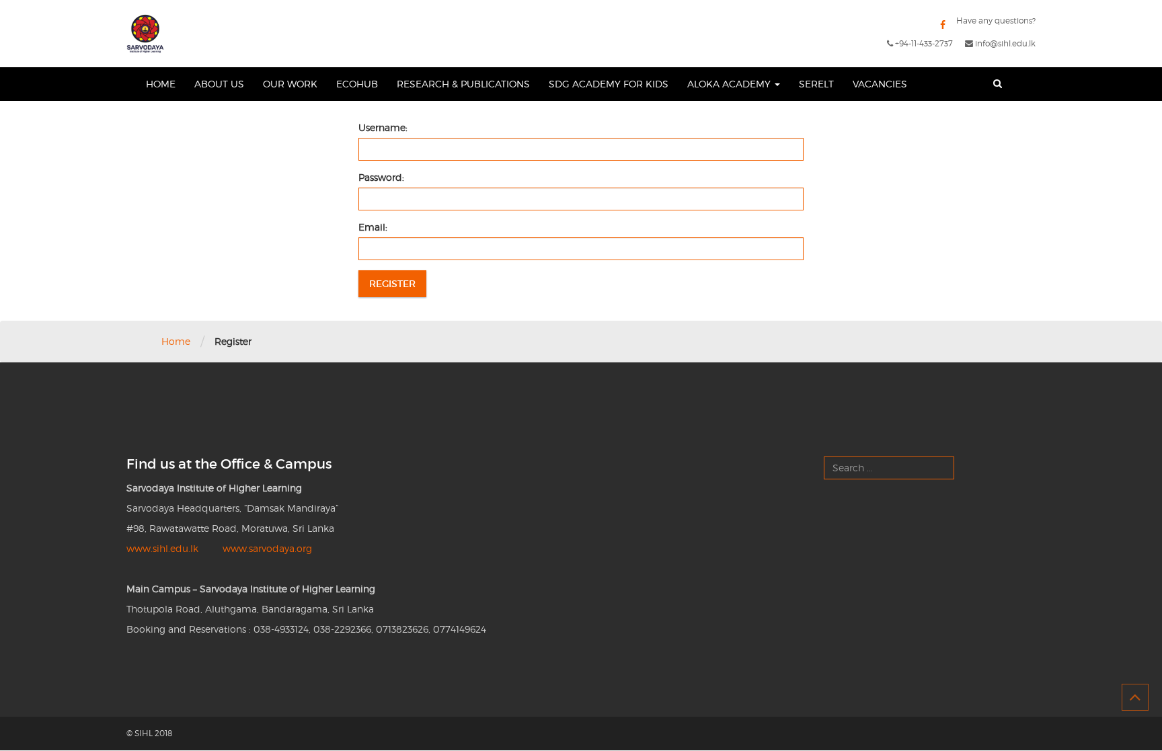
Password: (381, 177)
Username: (383, 127)
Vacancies (880, 83)
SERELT (816, 83)
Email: (372, 227)
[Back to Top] (1135, 697)
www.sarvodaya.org (267, 548)
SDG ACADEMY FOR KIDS (608, 83)
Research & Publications (463, 83)
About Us (219, 83)
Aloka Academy (730, 83)
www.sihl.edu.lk (162, 548)
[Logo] (145, 33)
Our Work (290, 83)
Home (161, 83)
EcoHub (357, 83)
